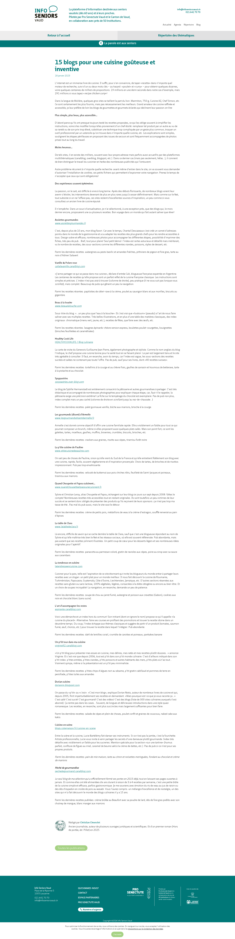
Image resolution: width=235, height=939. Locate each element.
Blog (198, 24)
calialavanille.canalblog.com (70, 266)
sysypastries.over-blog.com (69, 381)
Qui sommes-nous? (88, 888)
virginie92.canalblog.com (68, 645)
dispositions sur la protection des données (145, 929)
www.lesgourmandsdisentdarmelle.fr (74, 417)
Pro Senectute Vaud (89, 902)
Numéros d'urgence (92, 910)
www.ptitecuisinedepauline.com (72, 450)
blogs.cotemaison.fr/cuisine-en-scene (75, 728)
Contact (82, 892)
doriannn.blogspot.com (67, 685)
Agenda (177, 24)
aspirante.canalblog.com (68, 609)
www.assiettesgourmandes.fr (70, 223)
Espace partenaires (88, 897)
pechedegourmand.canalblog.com (73, 771)
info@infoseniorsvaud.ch (188, 9)
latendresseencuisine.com (68, 566)
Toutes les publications (71, 848)
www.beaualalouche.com (68, 305)
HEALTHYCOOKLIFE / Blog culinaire (74, 342)
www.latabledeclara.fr (66, 526)
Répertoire (189, 24)
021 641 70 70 (193, 12)
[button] (176, 35)
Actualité (167, 24)
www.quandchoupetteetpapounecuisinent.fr (78, 487)
